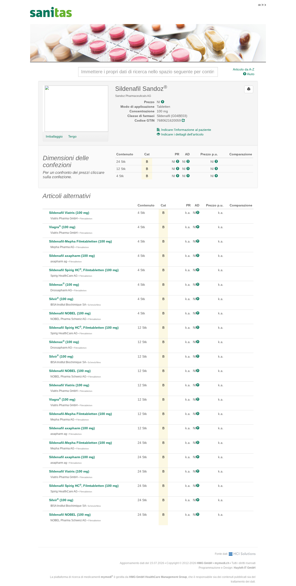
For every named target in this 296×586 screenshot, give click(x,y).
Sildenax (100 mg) (64, 284)
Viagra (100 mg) (62, 227)
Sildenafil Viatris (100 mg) (69, 213)
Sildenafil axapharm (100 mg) (72, 256)
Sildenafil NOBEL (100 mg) (70, 313)
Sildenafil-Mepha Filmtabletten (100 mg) (80, 241)
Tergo (72, 136)
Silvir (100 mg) (61, 299)
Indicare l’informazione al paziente (186, 130)
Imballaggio (54, 136)
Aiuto (250, 74)
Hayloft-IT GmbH (245, 567)
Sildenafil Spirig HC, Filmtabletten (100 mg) (84, 270)
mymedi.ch (222, 563)
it (265, 4)
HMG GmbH (204, 563)
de (259, 4)
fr (263, 4)
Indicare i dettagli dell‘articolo (182, 134)
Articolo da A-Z (243, 69)
